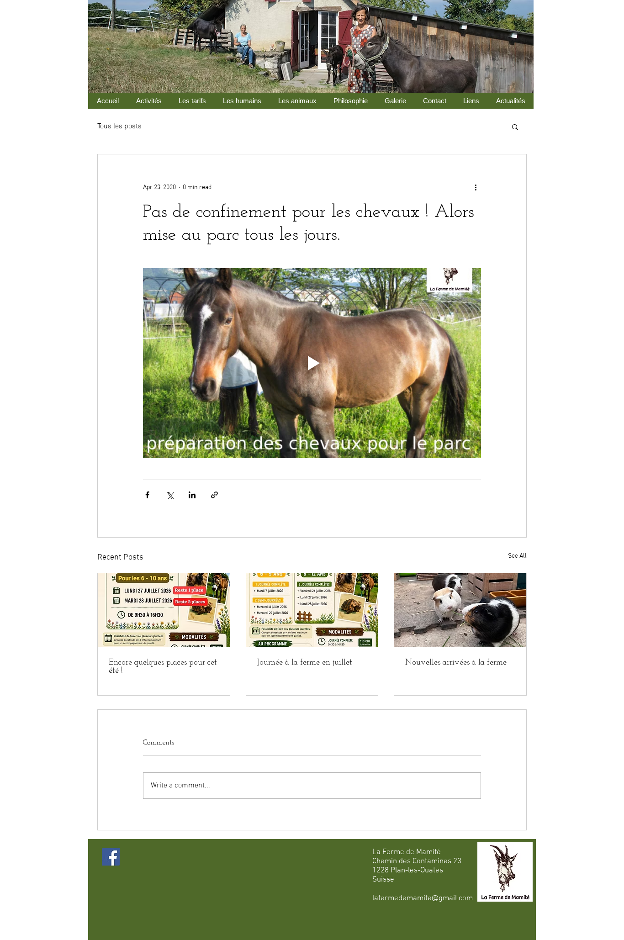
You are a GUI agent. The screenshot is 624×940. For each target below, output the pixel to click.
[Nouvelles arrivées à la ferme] (460, 610)
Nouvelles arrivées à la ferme (456, 663)
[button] (515, 126)
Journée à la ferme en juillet (304, 663)
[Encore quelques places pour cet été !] (164, 610)
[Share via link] (214, 495)
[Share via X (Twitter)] (169, 495)
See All (517, 556)
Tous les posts (119, 126)
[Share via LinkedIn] (192, 495)
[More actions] (475, 187)
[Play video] (312, 363)
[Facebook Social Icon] (111, 857)
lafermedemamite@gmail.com (422, 898)
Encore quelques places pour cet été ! (163, 667)
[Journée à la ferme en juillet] (312, 610)
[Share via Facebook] (147, 495)
